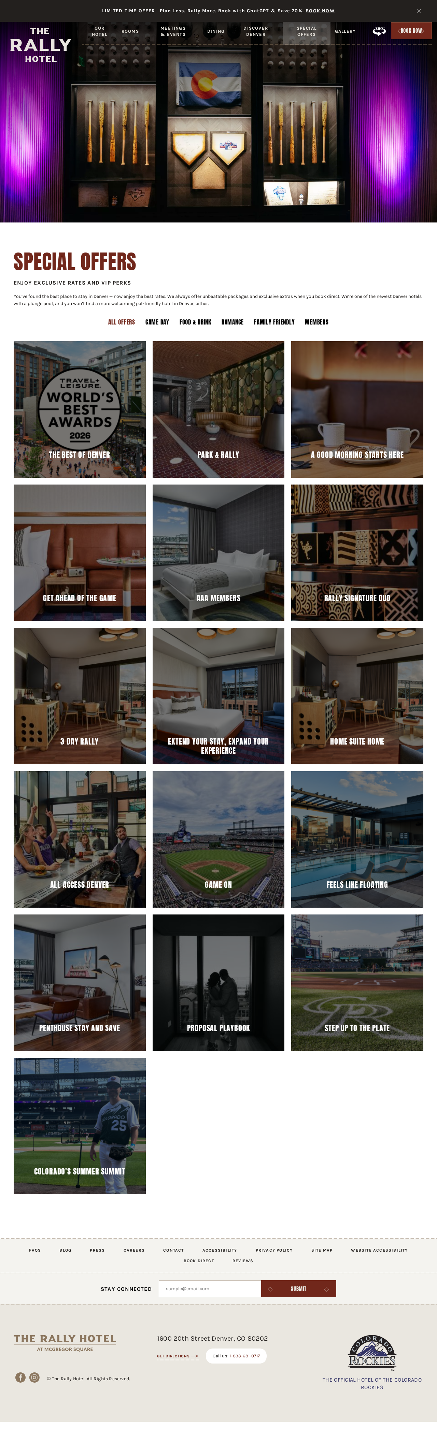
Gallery (345, 31)
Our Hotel (99, 37)
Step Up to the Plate (357, 1028)
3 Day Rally (79, 741)
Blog (65, 1250)
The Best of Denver (79, 454)
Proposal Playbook (218, 1028)
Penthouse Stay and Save (79, 1028)
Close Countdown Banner (419, 11)
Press (97, 1250)
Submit (299, 1289)
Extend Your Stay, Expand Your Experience (218, 746)
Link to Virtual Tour (379, 31)
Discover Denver (255, 37)
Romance (233, 322)
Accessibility (219, 1250)
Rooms (130, 31)
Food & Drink (195, 322)
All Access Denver (80, 884)
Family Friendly (274, 322)
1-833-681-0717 (244, 1355)
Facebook (20, 1377)
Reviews (242, 1260)
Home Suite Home (357, 741)
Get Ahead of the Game (79, 598)
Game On (218, 884)
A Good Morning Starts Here (357, 454)
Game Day (157, 322)
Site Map (322, 1250)
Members (316, 322)
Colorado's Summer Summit (79, 1171)
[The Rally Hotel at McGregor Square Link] (41, 45)
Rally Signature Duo (357, 598)
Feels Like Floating (357, 884)
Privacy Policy (274, 1250)
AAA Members (219, 598)
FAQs (35, 1250)
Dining (216, 31)
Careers (134, 1250)
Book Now (411, 32)
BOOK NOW (320, 11)
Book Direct (199, 1260)
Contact (173, 1250)
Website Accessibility (379, 1250)
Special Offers (306, 37)
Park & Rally (219, 454)
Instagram (34, 1377)
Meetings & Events (173, 37)
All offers (121, 322)
